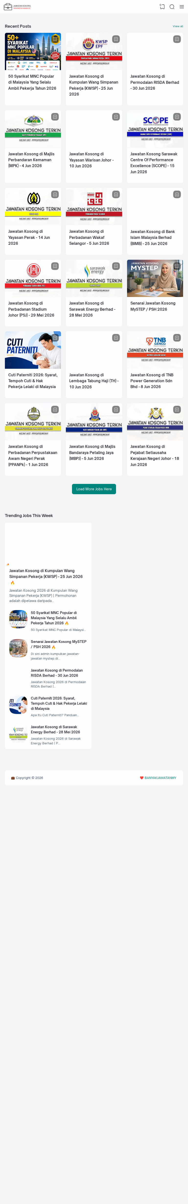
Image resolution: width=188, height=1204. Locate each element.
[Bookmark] (55, 39)
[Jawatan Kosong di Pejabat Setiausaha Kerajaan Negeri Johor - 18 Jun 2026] (155, 439)
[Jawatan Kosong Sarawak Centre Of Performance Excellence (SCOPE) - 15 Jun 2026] (155, 146)
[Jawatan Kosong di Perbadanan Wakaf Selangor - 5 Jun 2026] (94, 224)
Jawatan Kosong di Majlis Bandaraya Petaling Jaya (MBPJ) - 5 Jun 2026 (92, 452)
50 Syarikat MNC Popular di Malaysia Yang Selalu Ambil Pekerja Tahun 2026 (32, 82)
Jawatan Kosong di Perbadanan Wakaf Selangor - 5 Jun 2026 (89, 237)
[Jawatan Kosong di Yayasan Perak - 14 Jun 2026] (33, 224)
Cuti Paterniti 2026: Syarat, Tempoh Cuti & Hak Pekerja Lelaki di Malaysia (32, 381)
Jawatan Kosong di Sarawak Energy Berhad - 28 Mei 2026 (92, 309)
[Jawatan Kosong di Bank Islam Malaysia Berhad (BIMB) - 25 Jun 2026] (155, 224)
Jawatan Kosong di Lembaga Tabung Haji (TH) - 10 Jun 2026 (93, 381)
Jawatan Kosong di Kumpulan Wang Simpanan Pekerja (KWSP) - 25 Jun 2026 (46, 573)
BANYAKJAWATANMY (160, 778)
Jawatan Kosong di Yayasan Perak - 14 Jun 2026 (29, 237)
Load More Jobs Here (94, 489)
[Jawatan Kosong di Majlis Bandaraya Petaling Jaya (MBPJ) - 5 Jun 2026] (94, 439)
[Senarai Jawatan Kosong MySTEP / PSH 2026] (155, 296)
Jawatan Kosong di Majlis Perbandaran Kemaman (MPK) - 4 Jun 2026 (31, 160)
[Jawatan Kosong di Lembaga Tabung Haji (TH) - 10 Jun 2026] (94, 367)
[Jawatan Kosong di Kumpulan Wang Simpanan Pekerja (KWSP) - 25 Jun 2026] (94, 69)
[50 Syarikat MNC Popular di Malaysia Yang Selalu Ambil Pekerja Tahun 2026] (33, 69)
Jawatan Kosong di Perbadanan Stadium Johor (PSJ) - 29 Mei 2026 (31, 309)
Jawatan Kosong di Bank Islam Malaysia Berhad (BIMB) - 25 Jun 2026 (152, 237)
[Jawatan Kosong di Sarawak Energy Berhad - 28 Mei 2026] (94, 296)
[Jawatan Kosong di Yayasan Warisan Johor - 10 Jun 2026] (94, 146)
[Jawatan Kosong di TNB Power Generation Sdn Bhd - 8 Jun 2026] (155, 367)
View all (178, 26)
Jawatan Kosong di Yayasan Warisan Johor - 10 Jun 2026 (91, 160)
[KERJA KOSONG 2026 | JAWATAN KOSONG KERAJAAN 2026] (18, 7)
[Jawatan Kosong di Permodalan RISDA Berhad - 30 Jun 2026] (155, 69)
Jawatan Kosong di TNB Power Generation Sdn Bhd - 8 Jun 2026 (151, 381)
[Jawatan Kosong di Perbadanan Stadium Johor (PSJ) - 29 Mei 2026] (33, 296)
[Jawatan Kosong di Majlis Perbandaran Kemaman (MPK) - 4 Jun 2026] (33, 146)
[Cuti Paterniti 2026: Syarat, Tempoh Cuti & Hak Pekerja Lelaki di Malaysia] (33, 367)
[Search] (172, 7)
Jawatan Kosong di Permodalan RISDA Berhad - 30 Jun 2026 (154, 82)
